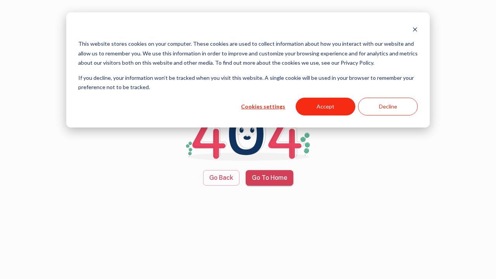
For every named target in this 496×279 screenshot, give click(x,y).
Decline (388, 106)
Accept (325, 106)
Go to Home (269, 177)
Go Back (221, 177)
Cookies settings (263, 106)
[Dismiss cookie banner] (415, 29)
